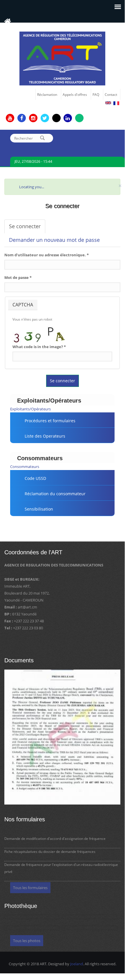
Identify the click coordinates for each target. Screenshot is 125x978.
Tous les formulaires (30, 887)
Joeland (76, 963)
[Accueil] (62, 58)
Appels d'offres (75, 94)
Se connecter (27, 228)
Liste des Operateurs (45, 436)
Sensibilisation (39, 509)
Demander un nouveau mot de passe (54, 239)
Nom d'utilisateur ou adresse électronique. (46, 254)
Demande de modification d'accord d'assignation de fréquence (55, 838)
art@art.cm (27, 607)
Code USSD (35, 478)
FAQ (96, 94)
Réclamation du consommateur (55, 493)
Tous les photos (26, 940)
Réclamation (47, 94)
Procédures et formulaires (50, 420)
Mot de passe (18, 277)
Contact (111, 94)
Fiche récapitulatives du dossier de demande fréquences (49, 851)
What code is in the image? (39, 346)
